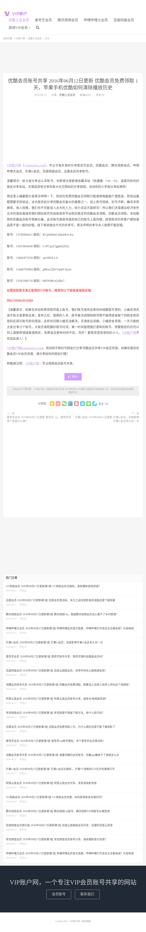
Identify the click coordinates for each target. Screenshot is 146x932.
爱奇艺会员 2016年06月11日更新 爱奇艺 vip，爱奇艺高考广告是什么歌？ (39, 419)
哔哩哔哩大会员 (96, 20)
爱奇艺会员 (43, 20)
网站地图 (86, 921)
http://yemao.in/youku (20, 300)
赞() (75, 376)
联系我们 (87, 894)
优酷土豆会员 (19, 20)
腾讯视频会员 (68, 20)
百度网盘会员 (123, 20)
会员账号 (59, 894)
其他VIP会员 (18, 28)
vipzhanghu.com (34, 165)
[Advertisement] (73, 58)
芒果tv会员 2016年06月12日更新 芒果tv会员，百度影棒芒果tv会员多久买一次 (107, 419)
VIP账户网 (16, 13)
